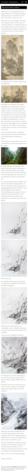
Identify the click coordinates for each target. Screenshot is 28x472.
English (22, 1)
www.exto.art (14, 466)
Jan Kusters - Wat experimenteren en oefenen (10, 2)
